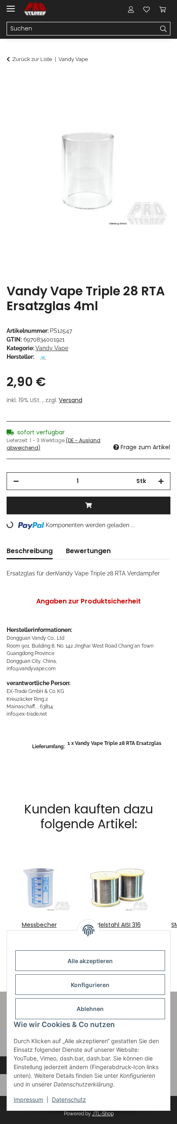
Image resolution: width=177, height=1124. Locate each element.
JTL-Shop (103, 1114)
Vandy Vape (51, 348)
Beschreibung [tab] (30, 551)
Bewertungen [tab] (88, 551)
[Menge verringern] (16, 481)
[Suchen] (163, 29)
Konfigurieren (90, 984)
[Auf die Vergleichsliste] (132, 101)
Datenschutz (69, 1099)
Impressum (28, 1099)
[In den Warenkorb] (13, 81)
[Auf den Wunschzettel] (153, 101)
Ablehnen (90, 1008)
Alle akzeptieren (90, 960)
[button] (131, 9)
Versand (70, 400)
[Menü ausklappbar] (11, 5)
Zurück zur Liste (32, 59)
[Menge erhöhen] (161, 481)
